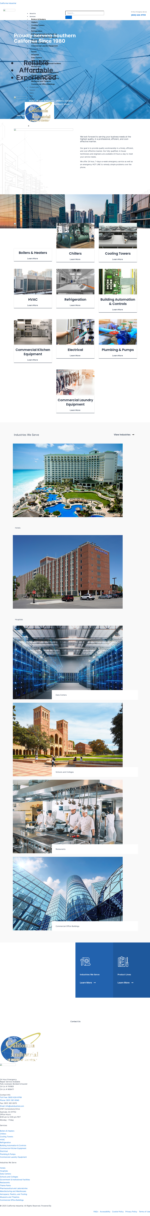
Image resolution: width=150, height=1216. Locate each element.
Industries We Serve (36, 49)
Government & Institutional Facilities (46, 63)
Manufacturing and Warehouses (44, 75)
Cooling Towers (37, 25)
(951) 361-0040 (101, 1013)
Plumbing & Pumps (39, 43)
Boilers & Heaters (38, 19)
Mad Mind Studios (59, 1206)
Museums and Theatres (41, 81)
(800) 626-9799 (138, 15)
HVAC (33, 28)
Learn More (32, 259)
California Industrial (8, 3)
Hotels (34, 52)
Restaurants (36, 66)
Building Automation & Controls (44, 34)
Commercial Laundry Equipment (44, 46)
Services (32, 16)
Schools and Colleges (40, 60)
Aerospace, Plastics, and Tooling (45, 78)
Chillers (34, 22)
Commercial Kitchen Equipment (44, 37)
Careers (32, 90)
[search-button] (68, 17)
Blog (31, 96)
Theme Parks (36, 69)
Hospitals (35, 55)
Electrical (35, 40)
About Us (33, 13)
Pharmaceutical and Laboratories (45, 72)
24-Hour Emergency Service (139, 12)
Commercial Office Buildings (43, 84)
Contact (32, 99)
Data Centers (36, 58)
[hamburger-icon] (60, 13)
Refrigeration (36, 31)
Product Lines (34, 87)
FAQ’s (31, 93)
